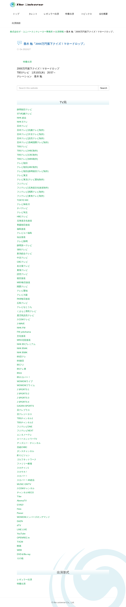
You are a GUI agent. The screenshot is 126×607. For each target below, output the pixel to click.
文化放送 (21, 336)
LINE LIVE (22, 529)
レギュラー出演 (24, 579)
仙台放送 (21, 237)
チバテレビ (22, 208)
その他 (20, 558)
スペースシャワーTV (27, 439)
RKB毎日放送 (23, 299)
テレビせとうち (24, 307)
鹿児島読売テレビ (25, 315)
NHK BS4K (22, 348)
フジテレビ (22, 183)
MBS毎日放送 (23, 282)
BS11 (19, 373)
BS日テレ (21, 356)
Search (103, 88)
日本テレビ (22, 126)
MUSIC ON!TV (24, 484)
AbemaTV (22, 500)
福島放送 (21, 229)
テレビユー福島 (24, 233)
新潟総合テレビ (24, 253)
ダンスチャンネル (25, 451)
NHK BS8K (22, 352)
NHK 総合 (21, 118)
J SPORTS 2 (23, 393)
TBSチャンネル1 (25, 418)
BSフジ (20, 364)
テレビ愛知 (22, 290)
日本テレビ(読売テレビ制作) (30, 138)
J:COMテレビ (23, 319)
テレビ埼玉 (22, 212)
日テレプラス (23, 410)
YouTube (21, 533)
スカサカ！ (22, 471)
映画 (19, 546)
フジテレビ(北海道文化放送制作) (33, 187)
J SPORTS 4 (23, 402)
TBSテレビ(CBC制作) (27, 155)
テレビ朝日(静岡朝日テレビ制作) (33, 171)
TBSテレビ (22, 146)
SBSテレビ (22, 249)
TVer (19, 496)
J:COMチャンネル (25, 488)
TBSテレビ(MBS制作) (27, 159)
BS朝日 (20, 360)
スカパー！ (22, 476)
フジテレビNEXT (25, 430)
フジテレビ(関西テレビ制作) (30, 192)
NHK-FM (21, 327)
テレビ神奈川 (23, 204)
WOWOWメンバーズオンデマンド (33, 517)
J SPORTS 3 (23, 397)
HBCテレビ (22, 216)
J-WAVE (21, 323)
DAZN (20, 521)
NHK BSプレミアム (26, 344)
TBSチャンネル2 (25, 422)
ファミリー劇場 (24, 463)
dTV (19, 525)
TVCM (20, 542)
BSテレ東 (21, 369)
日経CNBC (22, 447)
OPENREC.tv (23, 537)
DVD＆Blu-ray (23, 554)
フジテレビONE (24, 426)
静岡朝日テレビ (24, 109)
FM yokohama (24, 332)
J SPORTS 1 (23, 389)
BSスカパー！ (23, 377)
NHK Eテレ (22, 122)
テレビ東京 (22, 175)
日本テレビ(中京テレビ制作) (30, 134)
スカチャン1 (23, 467)
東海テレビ (22, 270)
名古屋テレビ (23, 266)
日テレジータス (24, 414)
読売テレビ (22, 274)
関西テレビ (22, 286)
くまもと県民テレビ (26, 311)
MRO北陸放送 (24, 340)
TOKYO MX (22, 200)
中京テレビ (22, 257)
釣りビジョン (23, 455)
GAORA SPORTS (25, 406)
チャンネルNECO (25, 492)
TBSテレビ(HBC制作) (27, 150)
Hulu (19, 509)
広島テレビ (22, 303)
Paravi (20, 513)
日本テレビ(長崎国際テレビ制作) (33, 142)
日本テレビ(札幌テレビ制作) (30, 130)
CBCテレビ (22, 262)
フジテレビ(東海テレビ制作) (30, 196)
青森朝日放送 (23, 225)
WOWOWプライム (26, 385)
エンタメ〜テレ (24, 434)
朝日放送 (21, 278)
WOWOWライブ (25, 381)
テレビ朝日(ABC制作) (27, 167)
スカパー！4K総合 (26, 480)
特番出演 (27, 62)
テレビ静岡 (22, 241)
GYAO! (20, 505)
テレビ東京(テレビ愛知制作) (30, 179)
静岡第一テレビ (24, 245)
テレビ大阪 (22, 295)
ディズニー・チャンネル (29, 443)
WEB (19, 550)
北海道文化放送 (24, 220)
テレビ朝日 (22, 163)
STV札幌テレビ (24, 113)
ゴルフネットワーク (26, 459)
